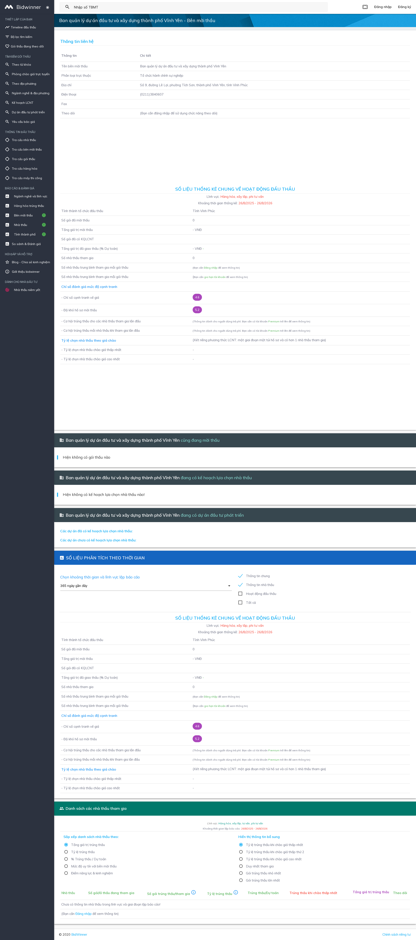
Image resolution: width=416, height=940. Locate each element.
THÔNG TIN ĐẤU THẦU (20, 132)
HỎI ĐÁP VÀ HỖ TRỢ (18, 254)
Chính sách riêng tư (396, 934)
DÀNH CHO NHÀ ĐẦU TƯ (21, 282)
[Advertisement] (235, 150)
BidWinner (79, 934)
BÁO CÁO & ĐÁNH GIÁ (19, 188)
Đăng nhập (211, 267)
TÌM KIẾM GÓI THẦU (18, 56)
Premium (274, 321)
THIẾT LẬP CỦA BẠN (18, 19)
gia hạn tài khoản (215, 277)
